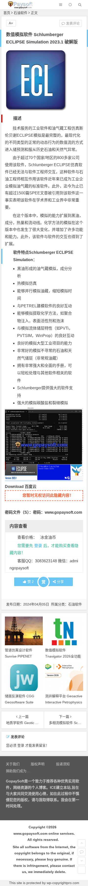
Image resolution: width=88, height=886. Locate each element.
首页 (6, 13)
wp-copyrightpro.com (63, 883)
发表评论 (72, 23)
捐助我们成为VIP (19, 771)
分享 (60, 582)
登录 (38, 546)
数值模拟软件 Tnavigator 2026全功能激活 (63, 656)
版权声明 (37, 764)
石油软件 (20, 13)
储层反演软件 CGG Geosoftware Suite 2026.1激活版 (19, 702)
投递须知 (63, 764)
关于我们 (13, 764)
